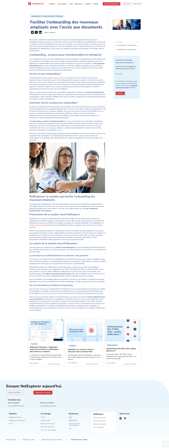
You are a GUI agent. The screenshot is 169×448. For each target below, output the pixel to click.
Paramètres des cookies (79, 439)
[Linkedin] (120, 418)
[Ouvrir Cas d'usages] (67, 4)
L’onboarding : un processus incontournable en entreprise (128, 45)
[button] (47, 16)
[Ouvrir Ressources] (83, 4)
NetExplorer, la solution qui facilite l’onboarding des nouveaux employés (128, 49)
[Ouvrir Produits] (55, 4)
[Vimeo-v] (125, 418)
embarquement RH (59, 78)
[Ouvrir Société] (91, 4)
